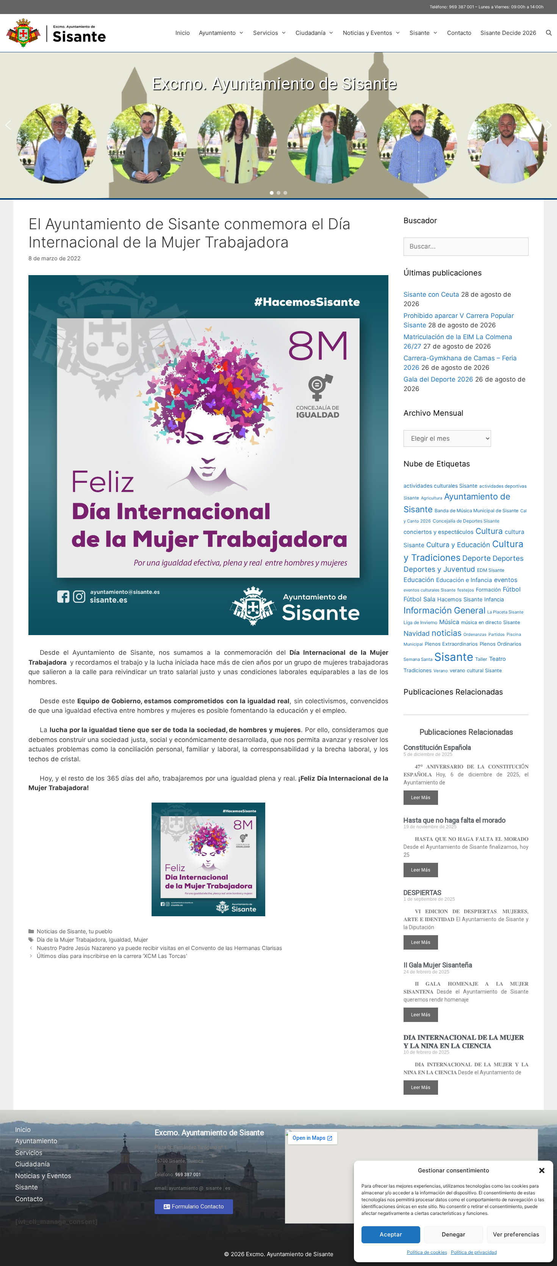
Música (449, 622)
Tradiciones (418, 670)
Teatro (497, 659)
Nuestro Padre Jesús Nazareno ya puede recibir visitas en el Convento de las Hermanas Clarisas (159, 948)
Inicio (182, 32)
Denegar (453, 1234)
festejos (465, 590)
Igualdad (120, 939)
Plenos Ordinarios (500, 644)
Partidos (496, 634)
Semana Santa (418, 659)
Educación (419, 580)
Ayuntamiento (217, 32)
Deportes (508, 558)
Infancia (494, 599)
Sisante (420, 32)
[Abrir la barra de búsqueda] (549, 33)
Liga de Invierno (420, 622)
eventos (506, 580)
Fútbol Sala (419, 599)
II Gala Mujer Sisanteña (438, 965)
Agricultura (431, 498)
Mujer (141, 939)
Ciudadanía (310, 32)
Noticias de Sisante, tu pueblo (75, 931)
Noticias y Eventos (367, 32)
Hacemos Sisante (459, 599)
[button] (542, 1170)
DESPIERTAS (422, 893)
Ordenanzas (475, 634)
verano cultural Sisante (476, 670)
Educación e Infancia (464, 580)
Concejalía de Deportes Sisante (466, 521)
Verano (440, 670)
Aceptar (391, 1234)
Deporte (476, 558)
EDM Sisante (490, 570)
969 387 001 (461, 6)
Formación (488, 590)
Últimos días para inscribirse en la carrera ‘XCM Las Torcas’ (112, 956)
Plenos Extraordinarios (451, 644)
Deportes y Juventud (439, 569)
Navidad (417, 633)
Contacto (459, 32)
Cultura (489, 531)
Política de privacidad (474, 1252)
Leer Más (420, 797)
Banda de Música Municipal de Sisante (476, 510)
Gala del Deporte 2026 (438, 379)
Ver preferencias (516, 1234)
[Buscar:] (466, 246)
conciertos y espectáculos (439, 532)
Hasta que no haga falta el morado (454, 820)
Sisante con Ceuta (431, 294)
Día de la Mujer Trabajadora (71, 939)
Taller (481, 659)
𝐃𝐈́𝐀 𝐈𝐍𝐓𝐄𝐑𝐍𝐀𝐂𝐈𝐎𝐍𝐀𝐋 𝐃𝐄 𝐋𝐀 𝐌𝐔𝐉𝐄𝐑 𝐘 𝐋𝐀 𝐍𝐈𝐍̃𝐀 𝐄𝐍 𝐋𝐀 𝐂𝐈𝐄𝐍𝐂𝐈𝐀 (464, 1041)
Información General (444, 610)
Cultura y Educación (458, 545)
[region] (278, 125)
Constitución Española (437, 747)
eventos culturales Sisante (429, 590)
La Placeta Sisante (505, 612)
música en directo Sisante (490, 622)
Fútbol (512, 589)
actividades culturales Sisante (440, 486)
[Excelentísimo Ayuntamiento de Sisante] (59, 33)
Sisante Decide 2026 (508, 32)
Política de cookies (427, 1252)
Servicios (265, 32)
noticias (447, 633)
